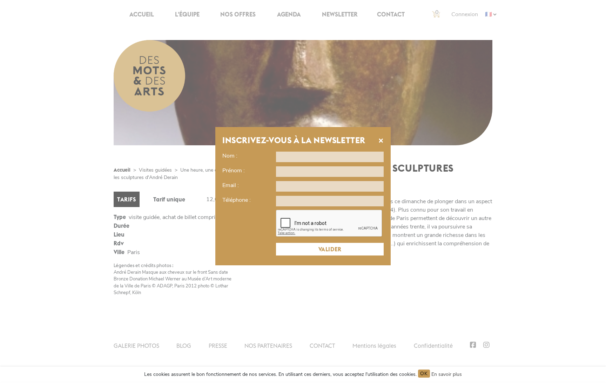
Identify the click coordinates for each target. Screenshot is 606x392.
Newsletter (340, 14)
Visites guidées (155, 170)
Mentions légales (374, 345)
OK (423, 373)
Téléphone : (236, 200)
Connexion (464, 14)
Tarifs (126, 199)
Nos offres (238, 14)
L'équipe (187, 14)
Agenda (289, 14)
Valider (330, 249)
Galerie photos (136, 345)
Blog (183, 345)
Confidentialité (433, 345)
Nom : (229, 156)
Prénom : (233, 170)
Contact (391, 14)
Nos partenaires (268, 345)
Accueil (141, 14)
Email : (230, 185)
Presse (218, 345)
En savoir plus (446, 374)
